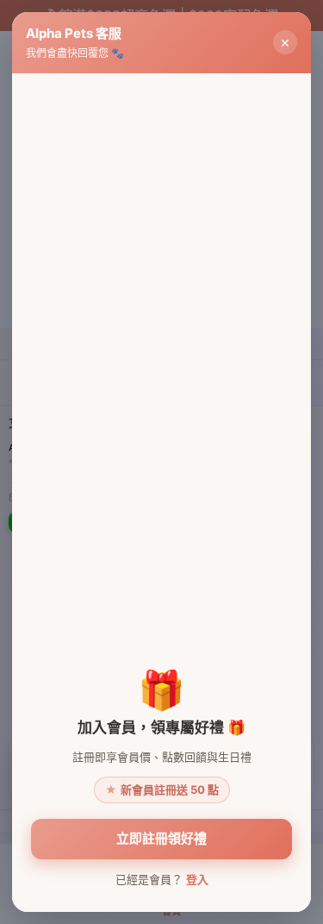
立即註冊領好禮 (161, 838)
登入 (197, 879)
